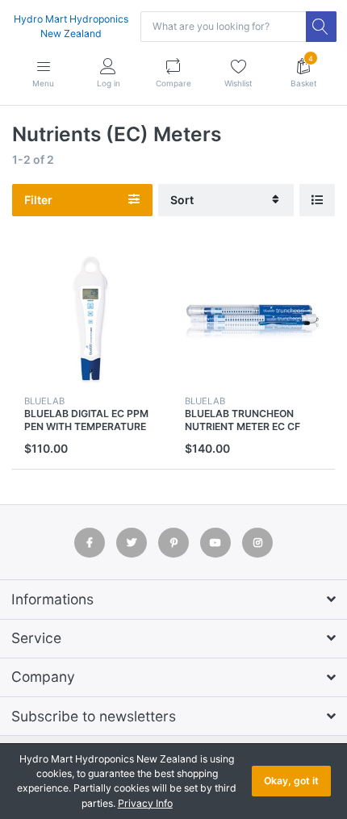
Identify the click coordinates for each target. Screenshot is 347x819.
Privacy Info (145, 803)
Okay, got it (291, 781)
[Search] (321, 26)
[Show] (317, 200)
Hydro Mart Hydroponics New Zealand (71, 26)
